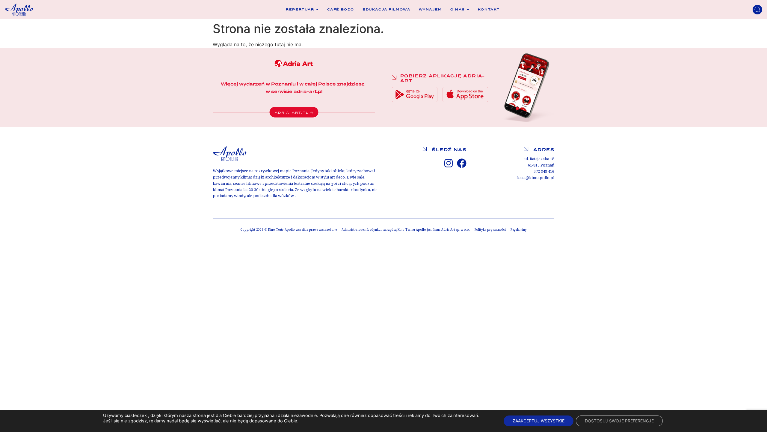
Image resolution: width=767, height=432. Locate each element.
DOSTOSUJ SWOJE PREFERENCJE (619, 420)
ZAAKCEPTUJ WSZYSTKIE (538, 420)
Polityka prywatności (490, 230)
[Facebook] (461, 163)
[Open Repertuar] (317, 9)
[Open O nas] (467, 9)
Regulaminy (519, 230)
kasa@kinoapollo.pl (535, 178)
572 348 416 (544, 171)
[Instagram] (448, 163)
